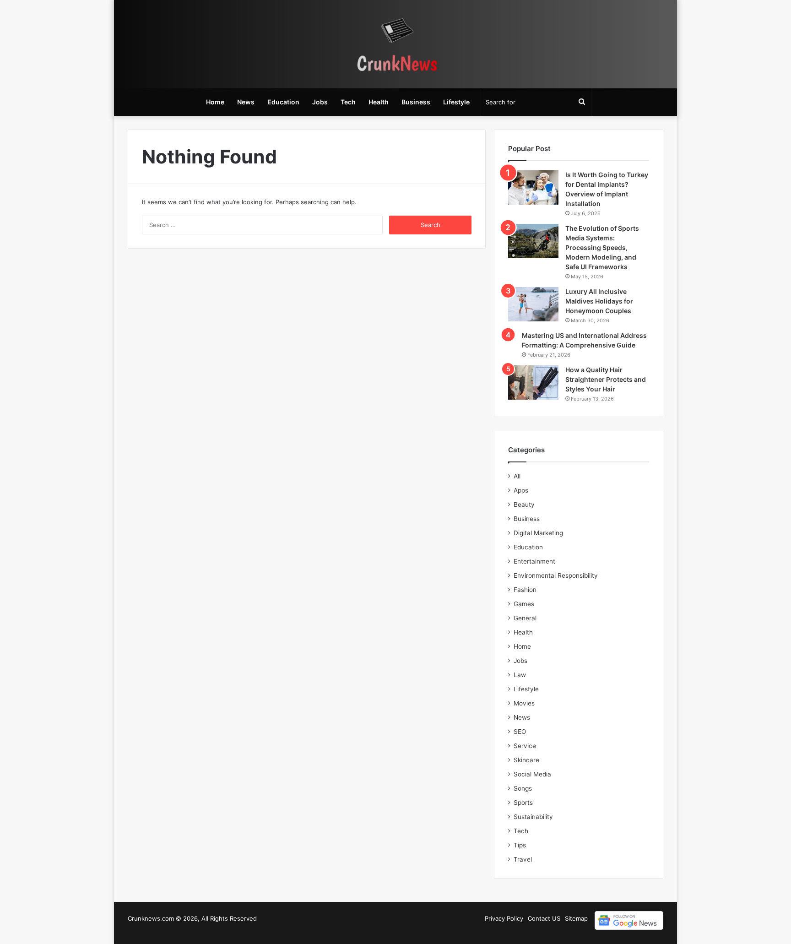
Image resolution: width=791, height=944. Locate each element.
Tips (520, 845)
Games (524, 604)
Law (520, 674)
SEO (520, 731)
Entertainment (534, 561)
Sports (523, 802)
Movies (524, 703)
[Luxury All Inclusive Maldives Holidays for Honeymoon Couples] (533, 304)
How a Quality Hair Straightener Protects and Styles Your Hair (605, 379)
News (246, 102)
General (525, 618)
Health (378, 102)
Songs (523, 788)
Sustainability (533, 816)
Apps (521, 490)
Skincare (526, 760)
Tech (348, 102)
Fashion (525, 589)
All (517, 476)
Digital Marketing (538, 533)
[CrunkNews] (395, 44)
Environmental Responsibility (556, 575)
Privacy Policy (504, 918)
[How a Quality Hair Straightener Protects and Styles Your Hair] (533, 382)
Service (525, 745)
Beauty (524, 504)
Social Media (532, 774)
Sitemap (576, 918)
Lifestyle (456, 102)
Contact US (544, 918)
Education (283, 102)
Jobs (320, 102)
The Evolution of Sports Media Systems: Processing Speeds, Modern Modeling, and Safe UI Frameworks (602, 247)
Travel (523, 859)
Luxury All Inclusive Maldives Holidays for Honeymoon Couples (599, 301)
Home (215, 102)
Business (415, 102)
